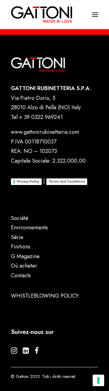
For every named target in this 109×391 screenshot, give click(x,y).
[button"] (14, 352)
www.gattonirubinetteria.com (45, 132)
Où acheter (24, 266)
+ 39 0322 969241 (41, 117)
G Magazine (25, 256)
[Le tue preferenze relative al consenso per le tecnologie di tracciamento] (98, 380)
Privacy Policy (28, 181)
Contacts (21, 275)
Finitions (20, 247)
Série (17, 237)
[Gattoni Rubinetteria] (41, 14)
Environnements (29, 227)
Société (19, 218)
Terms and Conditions (67, 181)
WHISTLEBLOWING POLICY (44, 296)
